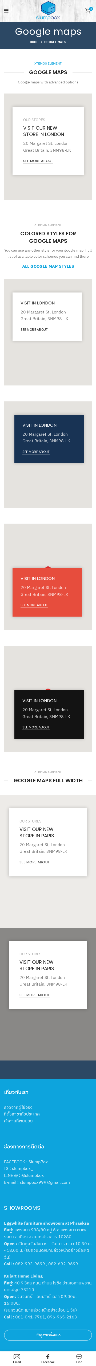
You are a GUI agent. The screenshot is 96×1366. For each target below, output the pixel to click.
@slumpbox (32, 1175)
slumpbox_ (22, 1168)
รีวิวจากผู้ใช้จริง (18, 1107)
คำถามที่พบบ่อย (18, 1120)
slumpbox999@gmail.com (45, 1182)
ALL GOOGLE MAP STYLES (48, 266)
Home (34, 42)
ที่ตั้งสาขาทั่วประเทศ (22, 1114)
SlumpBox (38, 1161)
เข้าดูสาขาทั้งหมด (48, 1335)
